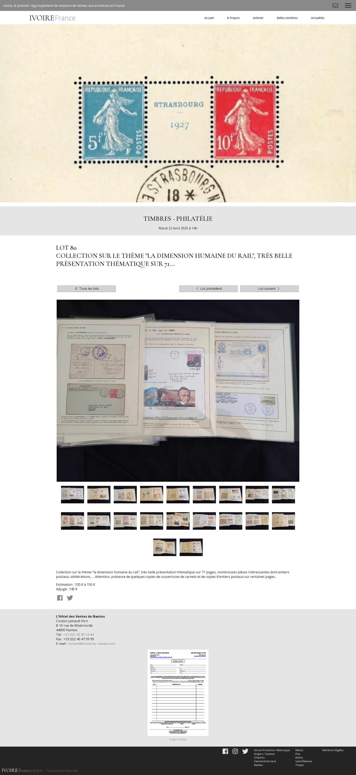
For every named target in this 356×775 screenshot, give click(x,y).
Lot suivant (267, 288)
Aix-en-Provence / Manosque (272, 750)
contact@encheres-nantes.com (91, 643)
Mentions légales (333, 750)
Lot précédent (210, 288)
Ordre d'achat (178, 739)
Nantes (258, 765)
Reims (299, 757)
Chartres (259, 757)
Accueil (209, 18)
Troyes (299, 765)
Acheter (258, 18)
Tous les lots (88, 288)
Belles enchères (287, 18)
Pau (297, 754)
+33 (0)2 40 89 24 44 (78, 634)
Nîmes (299, 750)
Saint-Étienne (303, 761)
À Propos (233, 18)
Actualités (317, 18)
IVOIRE (52, 18)
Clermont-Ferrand (265, 761)
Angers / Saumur (264, 754)
